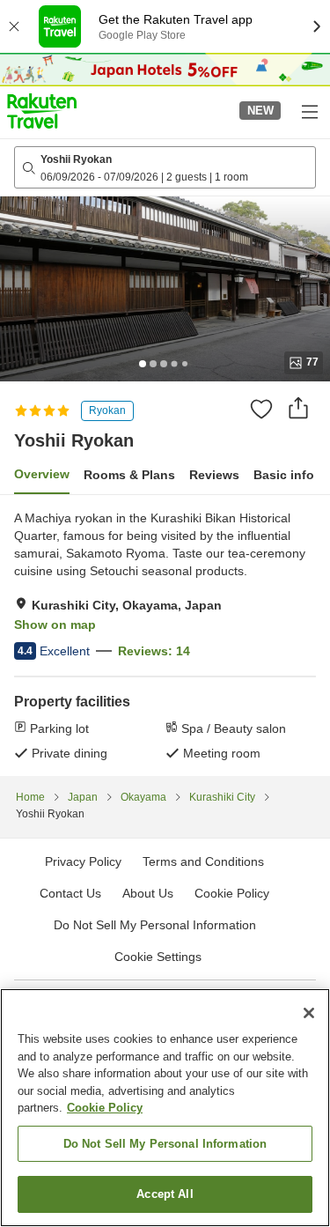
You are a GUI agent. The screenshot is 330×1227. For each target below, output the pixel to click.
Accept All (164, 1194)
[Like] (261, 408)
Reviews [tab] (214, 475)
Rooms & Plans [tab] (129, 475)
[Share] (298, 407)
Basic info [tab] (283, 475)
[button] (42, 111)
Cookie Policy (105, 1107)
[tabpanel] (165, 635)
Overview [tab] (42, 474)
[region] (165, 1107)
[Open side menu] (309, 111)
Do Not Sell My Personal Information (165, 1143)
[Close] (309, 1013)
